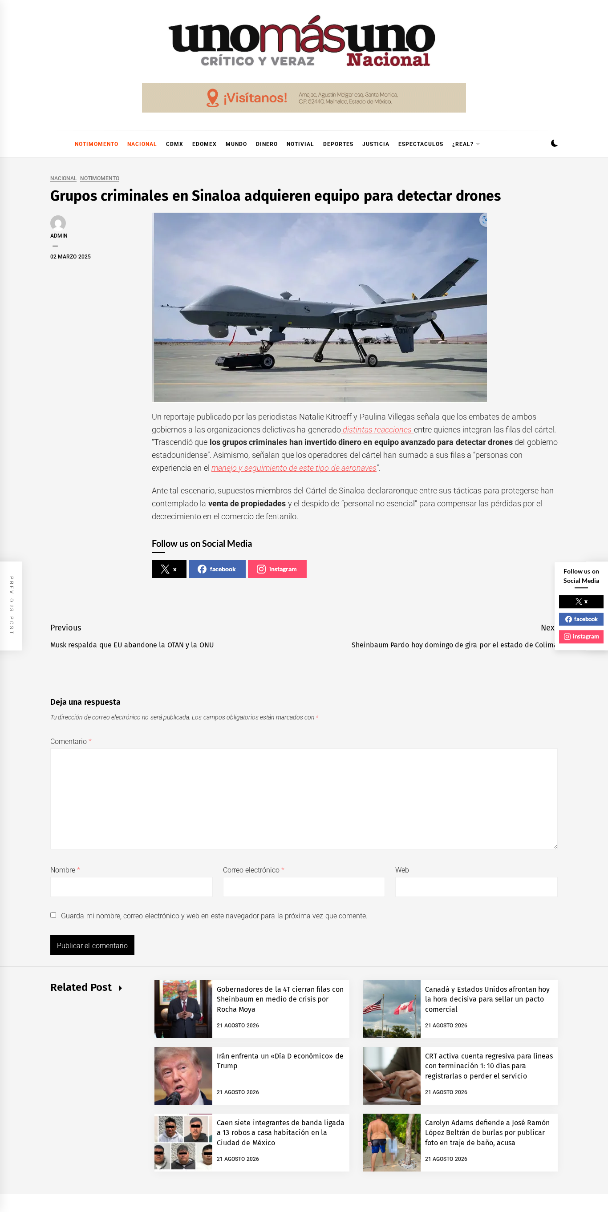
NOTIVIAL (300, 144)
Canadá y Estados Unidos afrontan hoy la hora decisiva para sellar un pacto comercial (487, 999)
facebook (223, 569)
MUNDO (236, 144)
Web (402, 870)
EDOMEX (204, 144)
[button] (554, 144)
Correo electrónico (254, 870)
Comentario (71, 741)
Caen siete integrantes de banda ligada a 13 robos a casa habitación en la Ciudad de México (281, 1133)
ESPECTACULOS (420, 144)
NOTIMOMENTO (96, 144)
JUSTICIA (375, 144)
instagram (283, 569)
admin (59, 236)
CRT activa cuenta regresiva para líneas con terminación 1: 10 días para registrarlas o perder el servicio (489, 1066)
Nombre (65, 870)
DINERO (267, 144)
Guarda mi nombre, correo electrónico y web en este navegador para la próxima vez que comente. (214, 916)
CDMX (174, 144)
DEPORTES (338, 144)
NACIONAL (142, 144)
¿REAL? (463, 144)
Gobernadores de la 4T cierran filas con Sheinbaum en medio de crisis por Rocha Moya (280, 999)
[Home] (54, 144)
